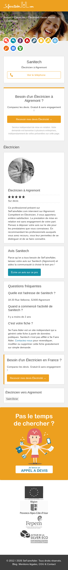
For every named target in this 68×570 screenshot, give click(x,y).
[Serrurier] (6, 40)
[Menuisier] (41, 40)
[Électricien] (20, 40)
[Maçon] (6, 48)
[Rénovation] (48, 40)
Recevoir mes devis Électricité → (34, 119)
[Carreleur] (13, 48)
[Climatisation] (55, 40)
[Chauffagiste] (27, 40)
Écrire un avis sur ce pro (24, 272)
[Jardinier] (20, 48)
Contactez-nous (23, 340)
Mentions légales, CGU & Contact (37, 564)
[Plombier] (13, 40)
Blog (14, 564)
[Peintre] (34, 40)
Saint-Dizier (12, 399)
